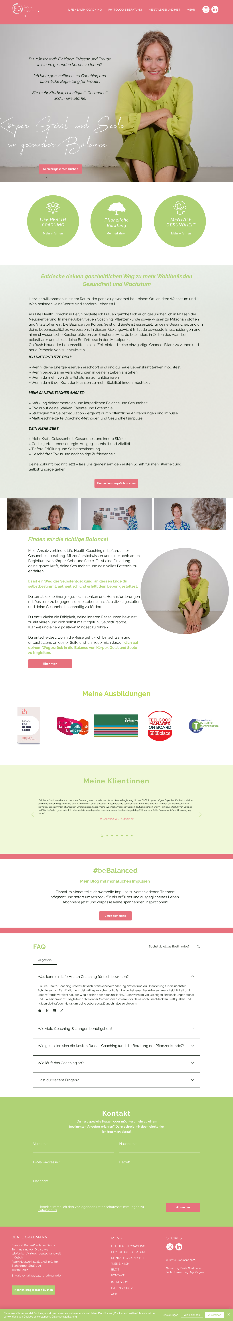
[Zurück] (32, 815)
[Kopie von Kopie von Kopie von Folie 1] (127, 835)
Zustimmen (214, 1315)
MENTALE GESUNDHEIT (127, 1258)
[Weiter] (200, 815)
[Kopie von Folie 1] (102, 835)
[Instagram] (206, 9)
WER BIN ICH (120, 1263)
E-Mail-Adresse (45, 1162)
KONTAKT (118, 1275)
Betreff (124, 1162)
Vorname (40, 1143)
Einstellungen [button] (170, 1315)
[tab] (45, 960)
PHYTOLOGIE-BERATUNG (128, 1252)
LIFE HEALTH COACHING (128, 1246)
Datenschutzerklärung (64, 1316)
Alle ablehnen (192, 1315)
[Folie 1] (117, 835)
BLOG (115, 1269)
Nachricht (40, 1181)
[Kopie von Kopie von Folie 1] (107, 835)
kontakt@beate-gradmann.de (41, 1275)
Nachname (128, 1143)
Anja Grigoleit (197, 1272)
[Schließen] (228, 1315)
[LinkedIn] (214, 9)
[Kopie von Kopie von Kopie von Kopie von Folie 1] (132, 835)
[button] (40, 1011)
